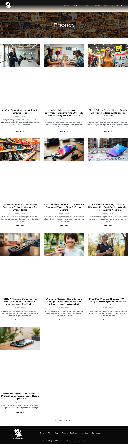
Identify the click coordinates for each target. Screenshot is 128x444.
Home (66, 6)
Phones (88, 6)
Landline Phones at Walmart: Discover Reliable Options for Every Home (20, 207)
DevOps (97, 6)
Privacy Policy (53, 433)
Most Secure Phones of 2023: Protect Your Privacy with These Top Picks (20, 396)
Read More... (20, 131)
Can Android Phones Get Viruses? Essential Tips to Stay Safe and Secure (64, 207)
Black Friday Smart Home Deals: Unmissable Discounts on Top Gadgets (108, 113)
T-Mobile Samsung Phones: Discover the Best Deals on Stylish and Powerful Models (108, 207)
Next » (71, 420)
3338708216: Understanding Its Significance (20, 111)
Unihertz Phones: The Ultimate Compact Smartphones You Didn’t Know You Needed (64, 302)
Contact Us (118, 6)
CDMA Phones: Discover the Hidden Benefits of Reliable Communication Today (20, 302)
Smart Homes (77, 6)
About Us (107, 6)
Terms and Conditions (70, 433)
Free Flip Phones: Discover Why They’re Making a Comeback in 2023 (108, 302)
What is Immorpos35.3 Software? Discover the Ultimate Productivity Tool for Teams (64, 113)
